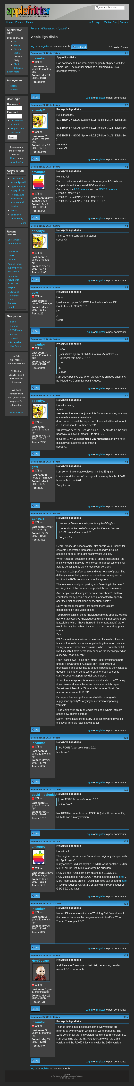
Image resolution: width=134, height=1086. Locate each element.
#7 (126, 395)
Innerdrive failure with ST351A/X (13, 280)
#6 (126, 339)
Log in (33, 46)
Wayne (11, 287)
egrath (11, 307)
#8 (126, 461)
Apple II (62, 28)
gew (35, 292)
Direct (13, 158)
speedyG (38, 110)
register (45, 46)
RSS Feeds (16, 330)
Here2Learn (40, 960)
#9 (126, 513)
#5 (126, 287)
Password (13, 112)
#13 (126, 903)
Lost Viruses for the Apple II (14, 243)
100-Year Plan (109, 22)
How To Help (93, 22)
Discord (18, 49)
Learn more (13, 71)
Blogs (13, 321)
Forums (19, 22)
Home (9, 22)
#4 (126, 225)
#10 (126, 737)
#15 (126, 1017)
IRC (16, 41)
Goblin (14, 210)
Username (13, 104)
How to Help (16, 412)
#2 (126, 105)
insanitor (38, 58)
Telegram (18, 68)
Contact (124, 22)
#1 (126, 53)
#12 (126, 841)
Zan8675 (38, 518)
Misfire (17, 53)
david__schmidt (44, 794)
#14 (126, 955)
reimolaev (13, 251)
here (121, 876)
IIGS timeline (81, 189)
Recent (30, 22)
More (23, 223)
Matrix (17, 45)
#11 (126, 789)
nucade (12, 259)
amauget (38, 172)
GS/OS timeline (108, 189)
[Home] (28, 17)
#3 (126, 166)
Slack (16, 64)
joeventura (13, 271)
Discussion (48, 28)
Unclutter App (17, 162)
